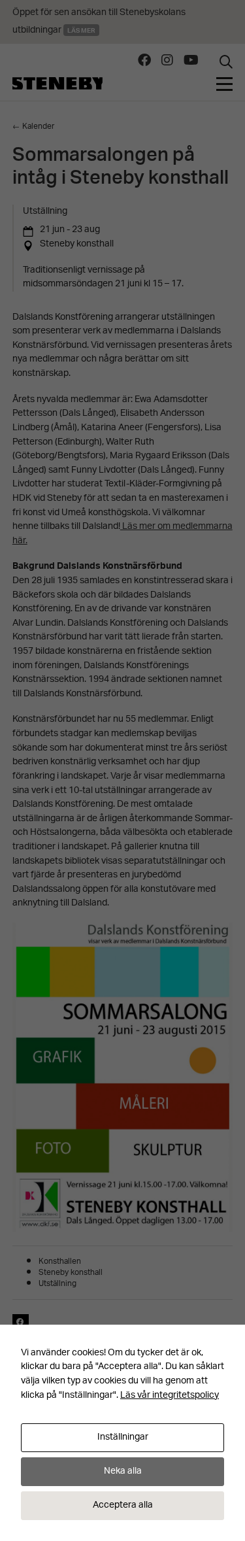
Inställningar (122, 1437)
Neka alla (123, 1471)
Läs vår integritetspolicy (169, 1395)
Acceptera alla (123, 1505)
